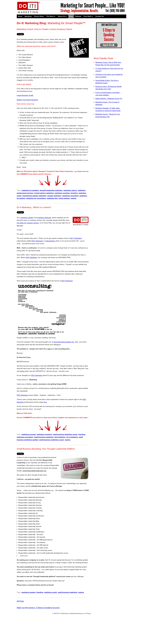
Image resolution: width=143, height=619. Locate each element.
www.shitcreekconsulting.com (64, 342)
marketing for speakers (30, 190)
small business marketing (44, 437)
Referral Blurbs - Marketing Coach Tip (108, 98)
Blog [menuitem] (71, 16)
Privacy (88, 613)
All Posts (20, 601)
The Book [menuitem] (50, 16)
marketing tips (52, 198)
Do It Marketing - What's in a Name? (34, 207)
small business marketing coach (51, 440)
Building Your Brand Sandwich (27, 100)
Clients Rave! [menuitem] (39, 16)
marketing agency (70, 190)
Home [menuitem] (20, 16)
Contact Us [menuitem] (99, 16)
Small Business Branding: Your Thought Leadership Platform (46, 449)
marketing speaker (27, 217)
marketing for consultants (36, 198)
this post (20, 225)
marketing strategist (44, 217)
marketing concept (28, 434)
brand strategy (64, 198)
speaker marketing (54, 196)
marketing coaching (62, 193)
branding (74, 193)
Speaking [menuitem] (28, 16)
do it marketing (72, 437)
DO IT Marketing (76, 238)
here (45, 402)
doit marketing (59, 437)
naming (73, 198)
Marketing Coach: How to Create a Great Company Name (44, 29)
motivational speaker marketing (34, 196)
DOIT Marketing (37, 241)
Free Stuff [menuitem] (87, 16)
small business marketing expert (65, 434)
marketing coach (50, 592)
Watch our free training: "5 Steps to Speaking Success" (38, 608)
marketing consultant (70, 196)
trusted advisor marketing (44, 193)
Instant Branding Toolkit (25, 95)
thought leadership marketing (51, 190)
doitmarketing (50, 241)
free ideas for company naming (28, 223)
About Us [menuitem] (61, 16)
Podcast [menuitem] (78, 16)
